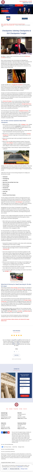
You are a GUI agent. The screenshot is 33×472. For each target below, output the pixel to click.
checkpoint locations (23, 110)
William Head (27, 311)
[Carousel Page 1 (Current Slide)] (14, 352)
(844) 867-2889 (7, 428)
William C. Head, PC (11, 462)
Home (4, 5)
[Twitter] (4, 432)
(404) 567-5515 (27, 3)
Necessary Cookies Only (14, 468)
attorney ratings (21, 289)
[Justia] (6, 432)
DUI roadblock (10, 142)
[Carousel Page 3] (19, 352)
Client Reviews (16, 330)
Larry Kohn (19, 311)
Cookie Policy (14, 446)
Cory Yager (9, 311)
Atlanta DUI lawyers (7, 101)
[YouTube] (8, 432)
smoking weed (6, 249)
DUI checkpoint (19, 201)
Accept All (5, 468)
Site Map (20, 408)
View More (16, 355)
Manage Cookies (21, 446)
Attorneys (11, 5)
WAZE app (5, 139)
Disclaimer (11, 408)
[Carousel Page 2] (16, 352)
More (26, 5)
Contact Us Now (25, 395)
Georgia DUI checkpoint (17, 84)
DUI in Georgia (14, 287)
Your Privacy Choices (7, 446)
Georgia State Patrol (26, 103)
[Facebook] (2, 432)
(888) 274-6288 (24, 418)
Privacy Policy (16, 408)
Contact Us (19, 5)
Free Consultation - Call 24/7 (25, 1)
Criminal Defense (8, 449)
